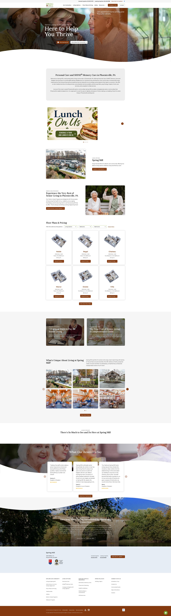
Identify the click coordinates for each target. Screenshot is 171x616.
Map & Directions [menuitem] (115, 590)
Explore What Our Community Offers (85, 538)
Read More (52, 341)
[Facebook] (123, 610)
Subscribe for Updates (117, 1)
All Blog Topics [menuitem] (98, 581)
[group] (85, 123)
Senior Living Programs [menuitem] (52, 597)
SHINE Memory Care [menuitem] (67, 584)
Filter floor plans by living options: (54, 226)
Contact (122, 5)
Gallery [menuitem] (47, 594)
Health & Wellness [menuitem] (83, 588)
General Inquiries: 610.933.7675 (85, 1)
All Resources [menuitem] (82, 595)
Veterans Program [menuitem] (50, 599)
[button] (48, 123)
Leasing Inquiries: (102, 1)
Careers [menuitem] (113, 592)
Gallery (96, 5)
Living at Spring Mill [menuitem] (51, 581)
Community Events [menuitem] (115, 587)
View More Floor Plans (85, 303)
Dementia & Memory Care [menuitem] (85, 582)
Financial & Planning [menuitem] (84, 585)
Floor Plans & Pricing (88, 5)
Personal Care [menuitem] (65, 581)
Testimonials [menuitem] (49, 591)
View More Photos (85, 415)
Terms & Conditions (79, 609)
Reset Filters (111, 226)
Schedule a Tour (113, 5)
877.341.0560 (65, 609)
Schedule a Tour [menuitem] (115, 581)
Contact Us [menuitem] (114, 584)
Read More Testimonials (85, 496)
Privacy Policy (71, 609)
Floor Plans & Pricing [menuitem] (51, 588)
